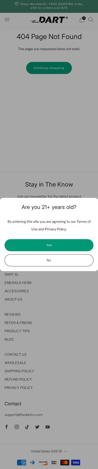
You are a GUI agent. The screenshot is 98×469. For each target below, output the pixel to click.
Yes (49, 245)
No (49, 260)
